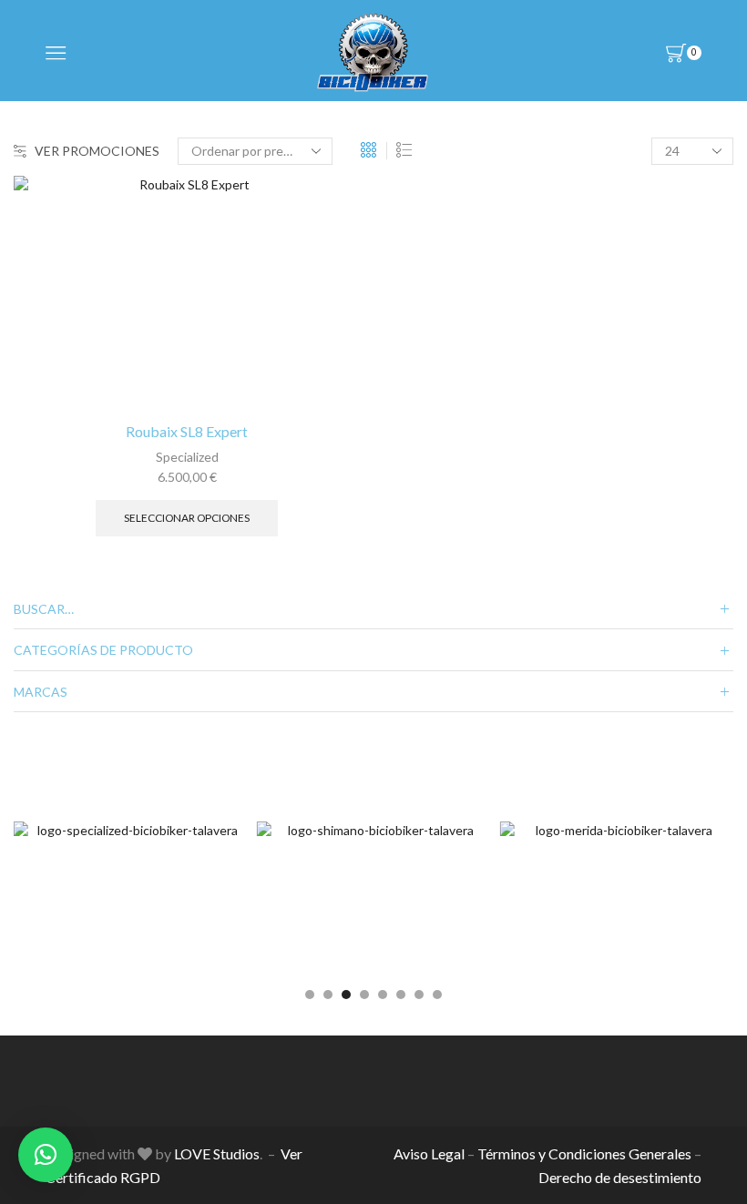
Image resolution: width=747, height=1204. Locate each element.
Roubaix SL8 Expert (187, 431)
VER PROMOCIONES (97, 150)
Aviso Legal (429, 1153)
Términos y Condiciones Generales (584, 1153)
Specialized (187, 456)
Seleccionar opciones (187, 518)
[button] (309, 994)
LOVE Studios (217, 1153)
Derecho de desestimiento (619, 1177)
